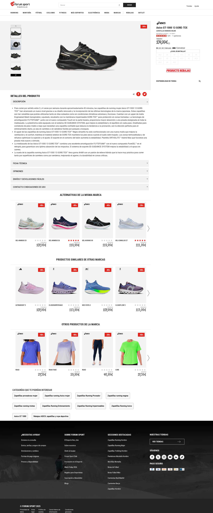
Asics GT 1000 (20, 416)
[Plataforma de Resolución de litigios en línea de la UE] (182, 469)
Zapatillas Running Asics (122, 406)
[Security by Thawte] (170, 469)
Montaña (27, 13)
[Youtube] (170, 457)
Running (14, 13)
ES (157, 48)
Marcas (117, 13)
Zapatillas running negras (118, 396)
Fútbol (39, 13)
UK (163, 48)
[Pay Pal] (152, 469)
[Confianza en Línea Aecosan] (176, 469)
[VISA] (158, 469)
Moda (106, 13)
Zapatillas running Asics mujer (57, 396)
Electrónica (94, 13)
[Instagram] (164, 457)
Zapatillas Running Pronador (88, 396)
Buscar (129, 5)
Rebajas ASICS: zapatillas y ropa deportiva (51, 416)
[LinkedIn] (176, 457)
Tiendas (189, 6)
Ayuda (197, 6)
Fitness (62, 13)
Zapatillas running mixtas (24, 406)
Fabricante (168, 48)
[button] (208, 504)
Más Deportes (77, 13)
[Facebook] (152, 457)
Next (16, 75)
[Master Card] (164, 469)
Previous (16, 26)
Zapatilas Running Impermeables (90, 406)
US (160, 48)
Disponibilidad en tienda (166, 81)
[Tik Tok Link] (182, 457)
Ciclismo (51, 13)
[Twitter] (158, 457)
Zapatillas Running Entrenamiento (56, 406)
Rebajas (130, 13)
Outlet (141, 13)
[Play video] (16, 45)
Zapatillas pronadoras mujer (25, 396)
